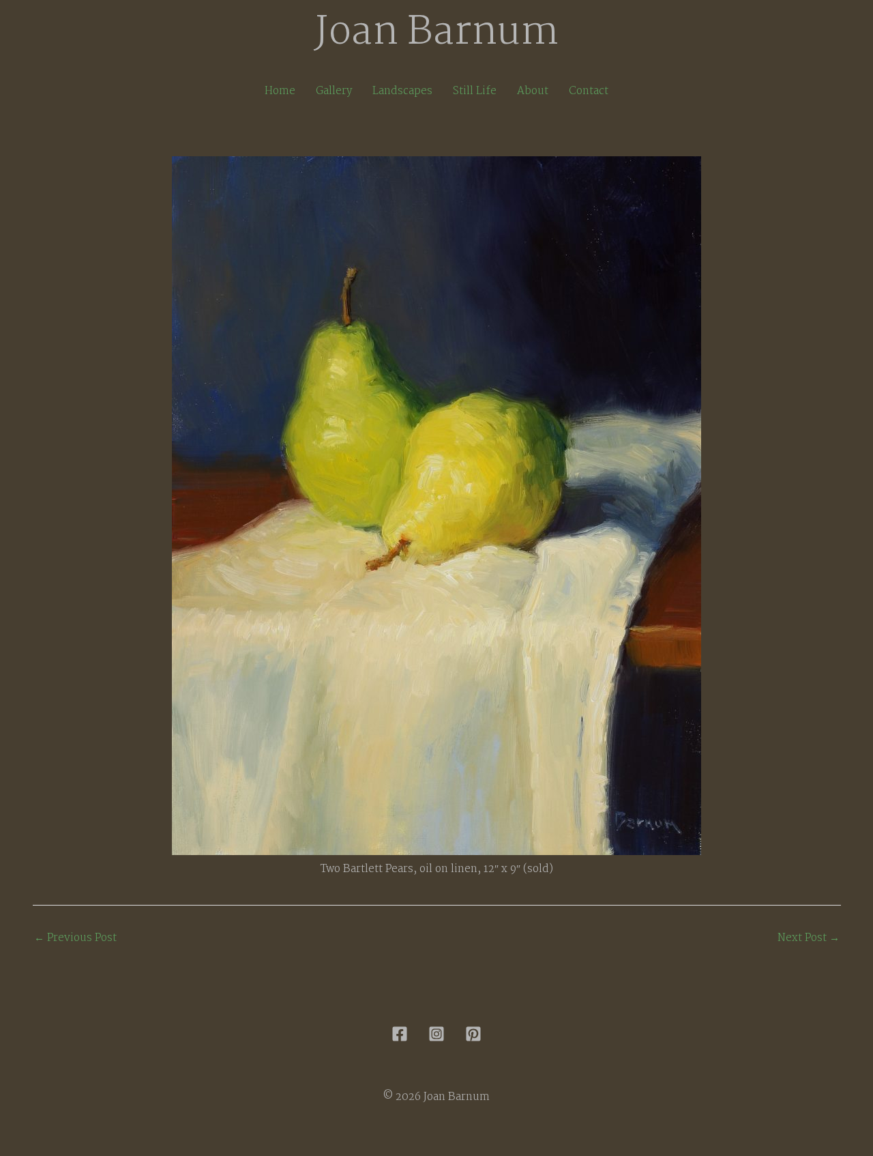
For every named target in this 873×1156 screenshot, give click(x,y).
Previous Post (75, 938)
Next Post (809, 938)
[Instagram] (436, 1034)
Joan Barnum (437, 33)
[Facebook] (399, 1034)
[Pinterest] (473, 1034)
